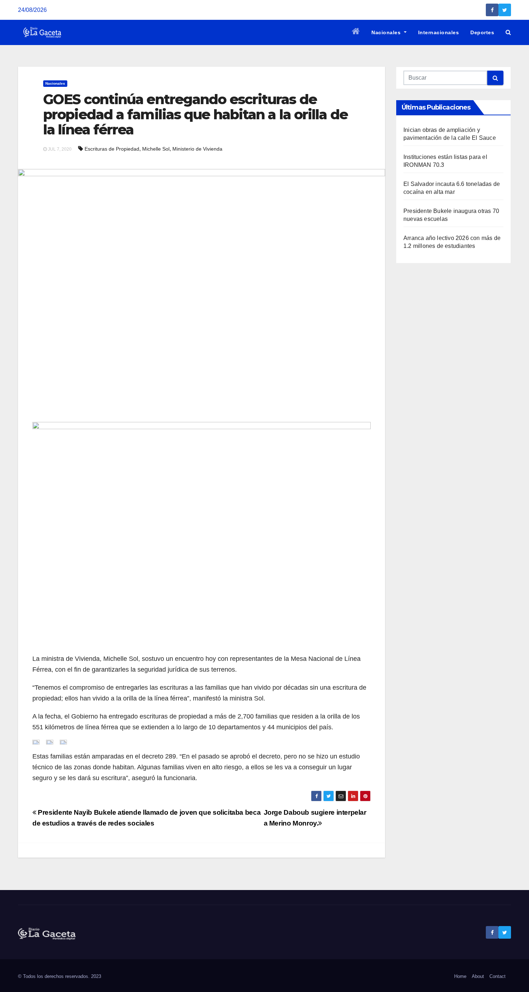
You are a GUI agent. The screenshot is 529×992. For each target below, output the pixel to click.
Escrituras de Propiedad (112, 149)
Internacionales (438, 32)
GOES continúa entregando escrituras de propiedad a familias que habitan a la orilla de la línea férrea (195, 114)
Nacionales (386, 32)
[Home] (356, 32)
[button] (508, 32)
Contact (497, 976)
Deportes (482, 32)
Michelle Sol (155, 149)
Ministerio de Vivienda (197, 149)
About (478, 976)
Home (460, 976)
